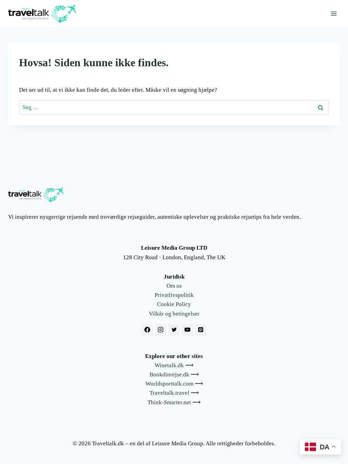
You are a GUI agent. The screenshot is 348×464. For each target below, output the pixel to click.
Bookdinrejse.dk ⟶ (174, 374)
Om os (174, 286)
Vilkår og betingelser (174, 313)
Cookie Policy (174, 304)
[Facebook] (147, 330)
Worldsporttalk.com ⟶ (174, 383)
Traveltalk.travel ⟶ (174, 393)
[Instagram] (161, 330)
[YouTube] (187, 330)
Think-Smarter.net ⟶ (174, 402)
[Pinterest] (200, 330)
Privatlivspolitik (174, 295)
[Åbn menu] (333, 13)
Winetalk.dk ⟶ (174, 365)
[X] (174, 330)
